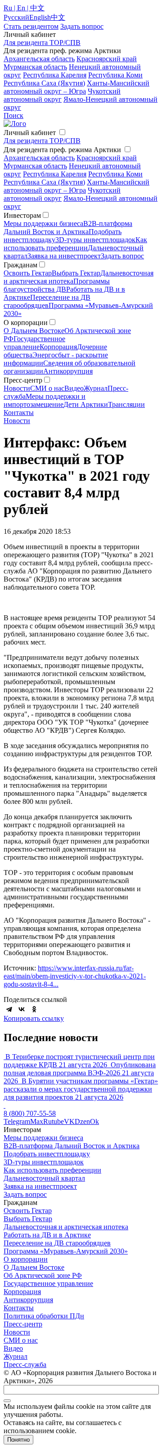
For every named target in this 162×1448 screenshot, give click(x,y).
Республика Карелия (54, 75)
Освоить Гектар (28, 273)
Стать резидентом (31, 26)
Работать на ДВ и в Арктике (47, 1235)
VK (69, 1121)
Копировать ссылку (34, 1018)
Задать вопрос (122, 256)
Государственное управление (34, 343)
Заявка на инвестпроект (64, 256)
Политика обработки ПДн (44, 1316)
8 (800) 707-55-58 (30, 1113)
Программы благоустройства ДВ (57, 285)
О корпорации (26, 1259)
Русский (16, 17)
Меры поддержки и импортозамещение (45, 400)
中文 (58, 17)
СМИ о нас (47, 388)
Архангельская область (39, 59)
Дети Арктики (85, 404)
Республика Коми (115, 75)
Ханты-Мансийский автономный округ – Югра (76, 87)
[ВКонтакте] (21, 1009)
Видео (74, 388)
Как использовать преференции (75, 244)
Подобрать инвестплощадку (47, 1154)
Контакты (19, 412)
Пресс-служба (25, 1364)
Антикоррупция (68, 371)
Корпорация (58, 347)
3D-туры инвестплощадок (95, 240)
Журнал (96, 388)
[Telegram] (9, 1009)
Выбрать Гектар (76, 273)
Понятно (18, 1439)
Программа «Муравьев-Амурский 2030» (66, 1251)
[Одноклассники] (34, 1009)
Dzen (82, 1121)
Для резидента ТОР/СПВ (42, 42)
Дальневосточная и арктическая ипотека (66, 1227)
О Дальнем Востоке (34, 330)
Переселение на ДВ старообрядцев (47, 301)
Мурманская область (35, 67)
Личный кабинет (30, 132)
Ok (94, 1121)
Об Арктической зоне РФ (43, 1275)
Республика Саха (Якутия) (44, 83)
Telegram (17, 1121)
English (40, 17)
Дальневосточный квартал (44, 1178)
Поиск (13, 115)
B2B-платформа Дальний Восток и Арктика (68, 227)
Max (36, 1121)
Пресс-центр (23, 1324)
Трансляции (126, 404)
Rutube (53, 1121)
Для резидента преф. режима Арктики (62, 149)
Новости (17, 388)
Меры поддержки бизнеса (43, 223)
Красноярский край (106, 59)
